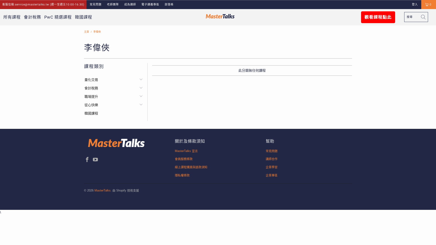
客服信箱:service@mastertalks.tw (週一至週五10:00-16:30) (43, 4)
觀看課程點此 (378, 17)
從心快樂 (91, 105)
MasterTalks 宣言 (186, 151)
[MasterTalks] (220, 16)
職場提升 (91, 96)
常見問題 (96, 4)
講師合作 (271, 159)
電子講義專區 (150, 4)
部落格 (169, 4)
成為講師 (130, 4)
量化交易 (91, 80)
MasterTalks (102, 190)
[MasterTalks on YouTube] (95, 160)
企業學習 (271, 167)
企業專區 (271, 175)
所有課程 (12, 17)
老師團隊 (113, 4)
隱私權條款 (182, 175)
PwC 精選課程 (58, 17)
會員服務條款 (184, 159)
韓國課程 (83, 17)
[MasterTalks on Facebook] (87, 160)
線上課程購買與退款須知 (191, 167)
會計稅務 (32, 17)
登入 (415, 4)
